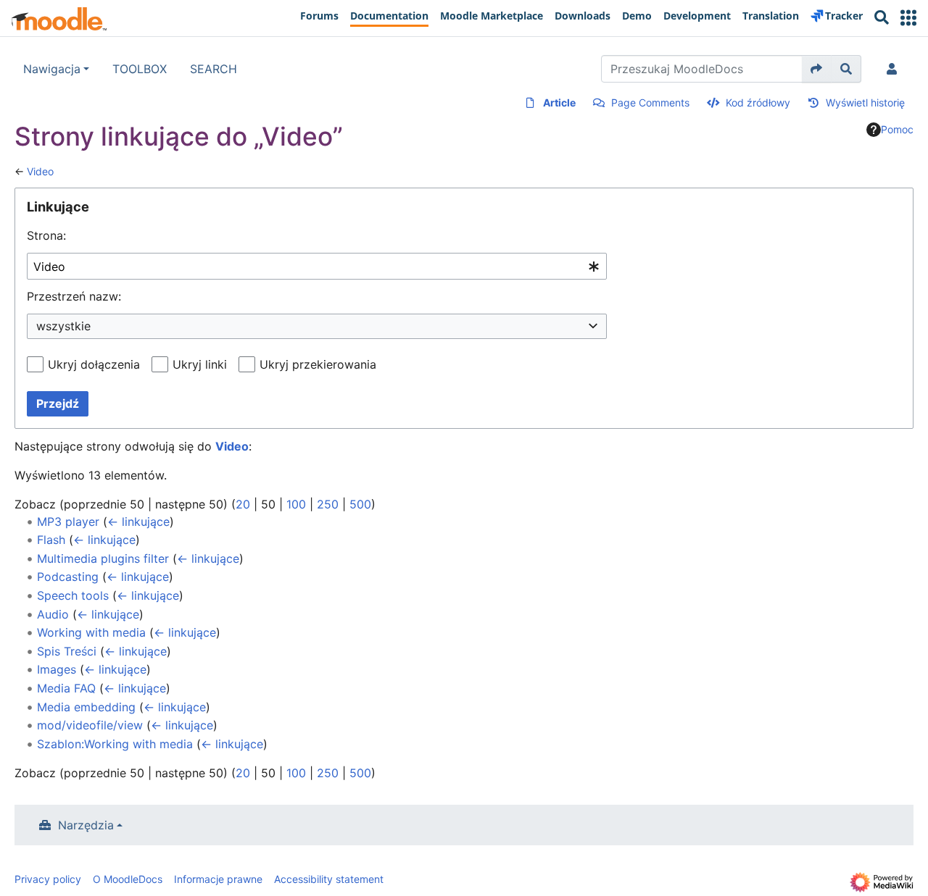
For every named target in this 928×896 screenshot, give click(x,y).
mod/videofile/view (90, 725)
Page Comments (650, 102)
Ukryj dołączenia (94, 364)
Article (559, 102)
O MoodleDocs (127, 879)
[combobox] (317, 266)
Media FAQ (66, 688)
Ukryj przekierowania (318, 364)
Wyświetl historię (865, 102)
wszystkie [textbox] (63, 326)
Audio (53, 614)
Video (40, 171)
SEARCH (213, 69)
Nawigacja (51, 69)
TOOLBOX (139, 69)
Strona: (46, 235)
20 (243, 504)
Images (56, 669)
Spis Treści (66, 651)
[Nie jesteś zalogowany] (894, 68)
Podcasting (68, 576)
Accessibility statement (329, 879)
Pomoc (897, 129)
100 (296, 504)
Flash (51, 539)
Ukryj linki (200, 364)
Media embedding (86, 707)
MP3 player (68, 521)
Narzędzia (86, 825)
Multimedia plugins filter (103, 558)
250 (328, 504)
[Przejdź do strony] (817, 69)
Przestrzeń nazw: (74, 296)
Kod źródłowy (758, 102)
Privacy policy (47, 879)
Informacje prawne (218, 879)
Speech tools (73, 595)
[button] (908, 18)
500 (360, 504)
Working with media (91, 632)
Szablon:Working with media (115, 744)
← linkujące (138, 521)
